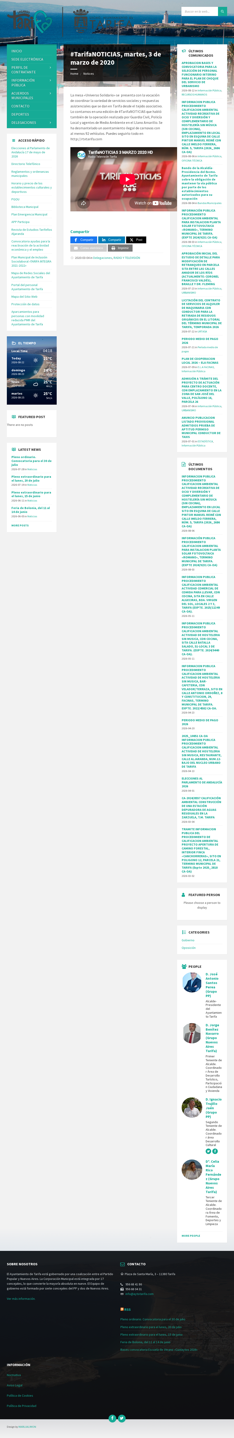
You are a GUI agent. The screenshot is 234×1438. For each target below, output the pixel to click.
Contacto (20, 106)
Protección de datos (25, 304)
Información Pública (23, 82)
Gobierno (188, 940)
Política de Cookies (20, 1395)
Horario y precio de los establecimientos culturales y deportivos (31, 187)
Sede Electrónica (27, 59)
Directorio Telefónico (25, 164)
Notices (88, 74)
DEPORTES (20, 114)
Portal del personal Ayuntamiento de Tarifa (27, 287)
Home (74, 74)
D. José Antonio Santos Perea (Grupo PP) (212, 985)
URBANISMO (189, 292)
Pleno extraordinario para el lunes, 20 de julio (31, 479)
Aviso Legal (14, 1385)
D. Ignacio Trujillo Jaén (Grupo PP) (214, 1108)
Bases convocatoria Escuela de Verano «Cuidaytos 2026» (159, 1350)
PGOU (15, 199)
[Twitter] (122, 1418)
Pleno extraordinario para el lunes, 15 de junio (31, 494)
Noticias (32, 469)
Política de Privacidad (21, 1406)
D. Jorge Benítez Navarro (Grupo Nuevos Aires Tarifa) (212, 1038)
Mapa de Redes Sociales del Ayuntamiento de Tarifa (30, 275)
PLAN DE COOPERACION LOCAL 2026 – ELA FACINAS (200, 361)
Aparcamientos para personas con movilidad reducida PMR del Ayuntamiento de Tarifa (27, 318)
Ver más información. (21, 1299)
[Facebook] (112, 1418)
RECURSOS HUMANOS (194, 94)
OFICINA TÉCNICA (192, 160)
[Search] (222, 11)
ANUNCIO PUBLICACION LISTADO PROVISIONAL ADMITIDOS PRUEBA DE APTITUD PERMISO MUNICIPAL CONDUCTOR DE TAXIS (201, 427)
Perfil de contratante (23, 69)
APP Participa (20, 222)
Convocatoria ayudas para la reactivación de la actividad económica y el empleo (30, 245)
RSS (127, 1309)
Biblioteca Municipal (24, 207)
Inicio (16, 51)
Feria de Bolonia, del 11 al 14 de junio (30, 510)
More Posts (20, 525)
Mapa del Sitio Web (24, 296)
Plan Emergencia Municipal (29, 214)
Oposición (189, 948)
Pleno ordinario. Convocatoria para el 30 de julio (31, 461)
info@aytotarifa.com (139, 1294)
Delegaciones (102, 258)
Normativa (14, 1375)
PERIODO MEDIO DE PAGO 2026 (200, 341)
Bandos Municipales (209, 203)
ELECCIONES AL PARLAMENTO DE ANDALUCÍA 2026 (202, 782)
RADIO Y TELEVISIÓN (127, 258)
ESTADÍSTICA (205, 441)
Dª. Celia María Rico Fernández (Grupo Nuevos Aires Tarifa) (213, 1176)
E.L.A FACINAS (206, 367)
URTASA (202, 331)
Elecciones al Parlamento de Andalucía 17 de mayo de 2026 (30, 152)
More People (191, 1235)
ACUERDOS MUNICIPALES (22, 95)
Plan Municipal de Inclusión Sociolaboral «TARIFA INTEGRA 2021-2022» (31, 261)
